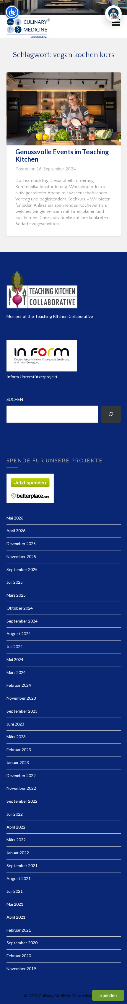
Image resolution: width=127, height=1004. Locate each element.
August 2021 (18, 878)
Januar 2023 (17, 762)
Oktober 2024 (19, 607)
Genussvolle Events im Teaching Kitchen (62, 155)
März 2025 (16, 595)
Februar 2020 (18, 955)
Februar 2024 (18, 685)
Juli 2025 (14, 582)
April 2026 (15, 530)
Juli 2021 (14, 891)
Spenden (108, 995)
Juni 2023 (15, 723)
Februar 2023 (18, 749)
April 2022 (15, 826)
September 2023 (22, 710)
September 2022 (22, 801)
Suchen (14, 399)
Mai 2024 (14, 659)
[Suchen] (111, 414)
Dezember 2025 (21, 543)
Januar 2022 (17, 852)
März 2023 (16, 736)
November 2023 (21, 698)
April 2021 (15, 917)
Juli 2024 (14, 646)
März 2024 (16, 672)
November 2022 (21, 788)
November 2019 (21, 968)
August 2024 (18, 633)
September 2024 (22, 620)
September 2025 (22, 569)
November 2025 (21, 556)
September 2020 (22, 942)
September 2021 (22, 865)
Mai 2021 (14, 904)
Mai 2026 (14, 517)
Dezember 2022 (21, 775)
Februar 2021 (18, 929)
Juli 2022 (14, 814)
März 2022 (16, 839)
